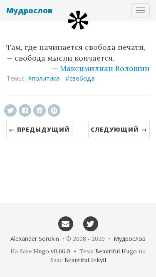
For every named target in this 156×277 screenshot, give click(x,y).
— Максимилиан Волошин (101, 68)
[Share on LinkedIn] (39, 110)
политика (45, 78)
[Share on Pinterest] (54, 110)
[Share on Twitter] (10, 110)
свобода (81, 78)
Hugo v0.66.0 (52, 251)
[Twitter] (91, 223)
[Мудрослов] (78, 20)
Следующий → (119, 129)
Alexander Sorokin (34, 239)
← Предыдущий (39, 129)
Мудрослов (29, 10)
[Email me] (65, 223)
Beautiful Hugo (116, 251)
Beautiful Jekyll (85, 260)
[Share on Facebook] (25, 110)
